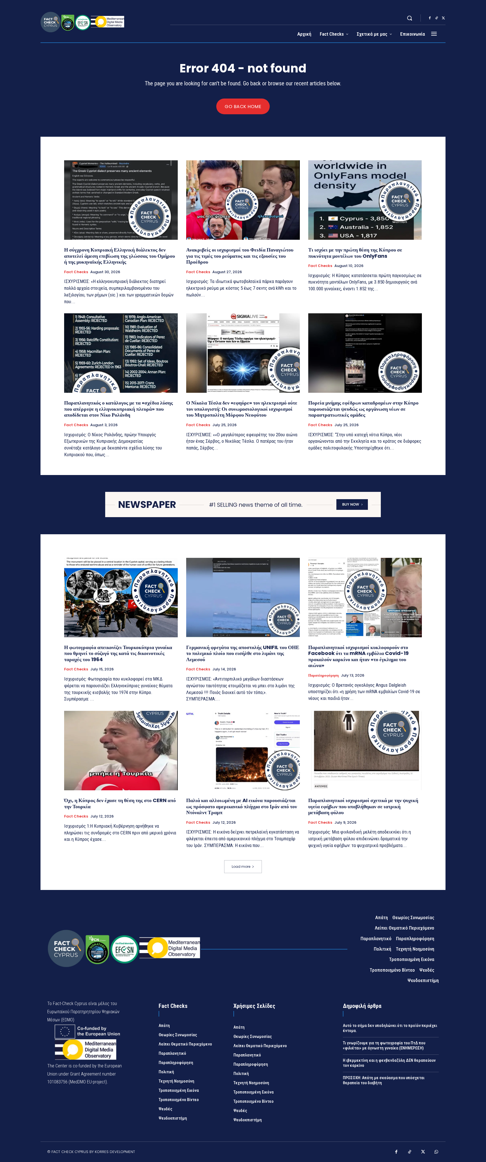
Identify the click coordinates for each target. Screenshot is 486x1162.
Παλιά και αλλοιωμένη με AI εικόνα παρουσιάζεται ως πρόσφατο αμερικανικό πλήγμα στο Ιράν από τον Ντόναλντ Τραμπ (241, 806)
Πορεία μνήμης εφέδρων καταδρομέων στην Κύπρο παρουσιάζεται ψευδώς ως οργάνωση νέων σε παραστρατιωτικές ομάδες (363, 408)
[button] (409, 18)
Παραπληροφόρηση (323, 675)
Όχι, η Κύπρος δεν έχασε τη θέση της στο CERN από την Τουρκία (120, 803)
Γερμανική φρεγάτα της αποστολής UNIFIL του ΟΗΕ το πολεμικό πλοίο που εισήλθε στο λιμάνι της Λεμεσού (242, 653)
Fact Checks (76, 272)
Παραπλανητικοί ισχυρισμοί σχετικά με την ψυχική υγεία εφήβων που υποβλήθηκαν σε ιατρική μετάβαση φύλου (363, 806)
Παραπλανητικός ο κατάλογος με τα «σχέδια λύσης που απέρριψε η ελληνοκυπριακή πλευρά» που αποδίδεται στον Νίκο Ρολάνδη (118, 408)
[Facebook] (429, 18)
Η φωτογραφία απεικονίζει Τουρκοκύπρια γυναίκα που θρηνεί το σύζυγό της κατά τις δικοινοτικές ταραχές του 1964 (118, 653)
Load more (241, 866)
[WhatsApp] (436, 1152)
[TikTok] (436, 18)
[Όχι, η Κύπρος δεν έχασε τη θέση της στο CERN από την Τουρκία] (121, 750)
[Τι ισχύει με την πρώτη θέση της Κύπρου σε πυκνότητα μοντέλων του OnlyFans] (365, 200)
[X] (443, 18)
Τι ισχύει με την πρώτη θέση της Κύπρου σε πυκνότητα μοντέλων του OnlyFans (355, 252)
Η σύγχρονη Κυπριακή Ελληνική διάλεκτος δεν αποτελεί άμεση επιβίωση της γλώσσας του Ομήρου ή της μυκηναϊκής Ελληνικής (119, 255)
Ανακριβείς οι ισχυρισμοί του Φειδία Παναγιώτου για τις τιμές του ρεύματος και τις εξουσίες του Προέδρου (239, 255)
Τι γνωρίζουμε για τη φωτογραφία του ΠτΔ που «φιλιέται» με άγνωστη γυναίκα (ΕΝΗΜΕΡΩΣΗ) (384, 1045)
